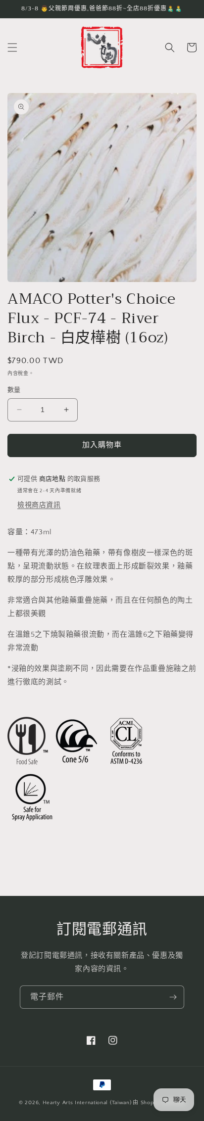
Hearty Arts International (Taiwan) (87, 1103)
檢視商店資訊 (39, 505)
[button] (12, 47)
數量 (14, 389)
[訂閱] (173, 997)
